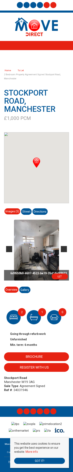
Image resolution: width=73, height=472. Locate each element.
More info (32, 451)
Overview (11, 289)
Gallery (24, 289)
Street (26, 211)
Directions (40, 211)
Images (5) (12, 211)
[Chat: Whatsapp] (40, 5)
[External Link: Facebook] (20, 5)
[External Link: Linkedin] (33, 5)
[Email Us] (46, 5)
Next (64, 249)
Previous (9, 249)
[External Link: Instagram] (27, 5)
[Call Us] (53, 5)
